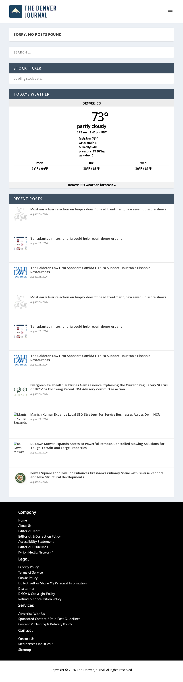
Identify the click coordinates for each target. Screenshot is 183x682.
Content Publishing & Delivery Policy (45, 624)
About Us (24, 526)
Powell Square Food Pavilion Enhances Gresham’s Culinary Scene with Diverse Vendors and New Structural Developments (96, 475)
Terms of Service (30, 573)
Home (22, 520)
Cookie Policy (27, 578)
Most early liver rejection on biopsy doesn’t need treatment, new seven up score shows (98, 209)
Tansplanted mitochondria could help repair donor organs (76, 239)
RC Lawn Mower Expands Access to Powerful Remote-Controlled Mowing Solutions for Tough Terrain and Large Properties (97, 446)
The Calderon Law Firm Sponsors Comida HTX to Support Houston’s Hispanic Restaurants (90, 270)
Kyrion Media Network (34, 552)
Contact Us (26, 639)
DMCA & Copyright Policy (36, 594)
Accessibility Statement (36, 542)
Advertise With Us (31, 614)
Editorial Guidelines (33, 547)
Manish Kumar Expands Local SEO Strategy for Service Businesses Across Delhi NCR (95, 415)
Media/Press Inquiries (35, 644)
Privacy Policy (28, 567)
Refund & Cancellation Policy (39, 599)
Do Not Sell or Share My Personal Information (52, 583)
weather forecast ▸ (91, 185)
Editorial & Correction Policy (39, 537)
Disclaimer (26, 589)
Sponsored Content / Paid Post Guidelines (49, 619)
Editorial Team (29, 531)
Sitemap (24, 650)
